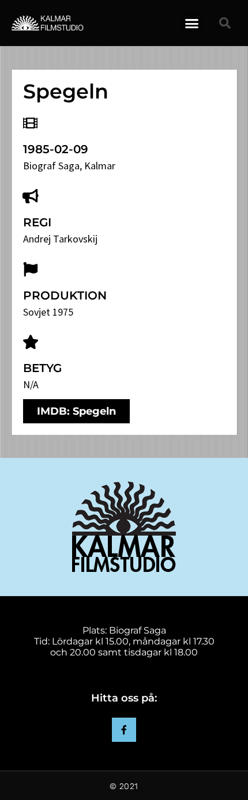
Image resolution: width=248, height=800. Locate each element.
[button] (192, 23)
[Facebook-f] (124, 730)
